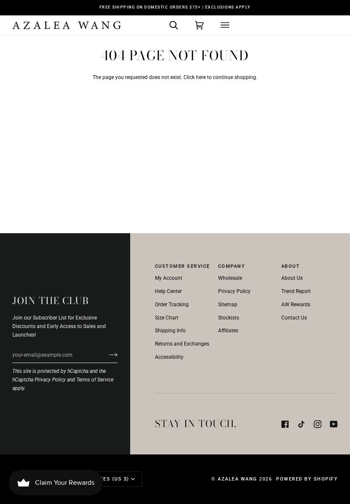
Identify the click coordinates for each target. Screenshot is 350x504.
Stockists (228, 318)
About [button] (290, 266)
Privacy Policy (50, 380)
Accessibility (169, 357)
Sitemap (227, 305)
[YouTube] (334, 424)
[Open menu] (216, 25)
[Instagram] (317, 424)
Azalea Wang (237, 479)
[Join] (106, 355)
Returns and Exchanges (182, 344)
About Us (292, 278)
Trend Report (296, 291)
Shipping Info (170, 331)
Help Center (168, 291)
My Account (168, 278)
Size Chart (166, 318)
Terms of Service (95, 380)
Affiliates (228, 331)
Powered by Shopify (307, 479)
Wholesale (230, 278)
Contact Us (294, 318)
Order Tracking (172, 305)
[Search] (165, 25)
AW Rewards (295, 305)
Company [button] (231, 266)
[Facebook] (285, 424)
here (201, 77)
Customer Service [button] (182, 266)
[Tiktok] (301, 424)
